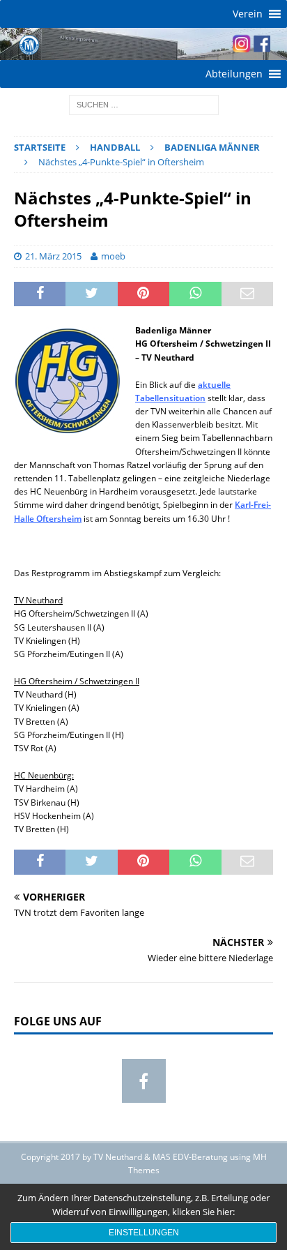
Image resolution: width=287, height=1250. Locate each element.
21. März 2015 (53, 256)
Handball (115, 147)
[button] (248, 14)
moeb (113, 256)
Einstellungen (144, 1232)
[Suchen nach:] (144, 103)
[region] (143, 44)
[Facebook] (144, 1081)
